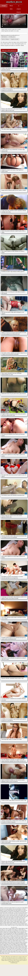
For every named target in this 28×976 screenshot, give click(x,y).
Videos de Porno (21, 948)
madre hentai (22, 916)
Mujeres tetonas (17, 932)
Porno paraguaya (7, 933)
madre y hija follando (4, 919)
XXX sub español (18, 933)
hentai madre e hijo (6, 912)
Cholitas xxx (25, 939)
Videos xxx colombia (12, 940)
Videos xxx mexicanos (4, 940)
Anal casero (13, 933)
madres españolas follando (5, 922)
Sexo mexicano (4, 937)
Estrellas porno (12, 36)
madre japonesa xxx (12, 917)
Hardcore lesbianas (5, 39)
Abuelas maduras (21, 945)
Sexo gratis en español (14, 934)
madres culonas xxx (10, 920)
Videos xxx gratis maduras (16, 938)
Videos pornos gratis (7, 936)
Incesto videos (2, 928)
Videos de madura (8, 928)
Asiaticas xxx (2, 939)
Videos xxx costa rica (5, 929)
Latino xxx (2, 932)
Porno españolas (15, 945)
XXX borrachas (16, 952)
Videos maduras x (19, 940)
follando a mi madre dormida (5, 910)
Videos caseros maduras (14, 947)
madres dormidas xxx (18, 920)
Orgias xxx (2, 933)
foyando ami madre (14, 39)
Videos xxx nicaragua (7, 938)
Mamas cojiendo (22, 952)
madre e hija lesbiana (19, 914)
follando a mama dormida (13, 909)
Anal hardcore (4, 36)
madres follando (20, 922)
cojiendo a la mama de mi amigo (6, 907)
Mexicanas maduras (6, 942)
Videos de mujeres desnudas (17, 939)
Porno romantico (7, 948)
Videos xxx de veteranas (15, 942)
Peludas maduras (22, 947)
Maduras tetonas (24, 933)
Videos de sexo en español (14, 949)
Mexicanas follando (4, 947)
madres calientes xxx (12, 919)
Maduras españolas (8, 939)
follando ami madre (14, 910)
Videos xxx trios (19, 931)
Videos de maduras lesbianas (10, 943)
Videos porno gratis (11, 950)
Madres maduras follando (17, 928)
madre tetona (18, 917)
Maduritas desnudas (7, 945)
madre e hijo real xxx (7, 916)
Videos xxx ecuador (20, 936)
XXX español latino (3, 952)
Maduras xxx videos (19, 943)
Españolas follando (10, 952)
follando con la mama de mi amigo (10, 911)
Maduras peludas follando (18, 944)
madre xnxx (23, 917)
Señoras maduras (24, 938)
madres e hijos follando (15, 921)
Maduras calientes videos (4, 934)
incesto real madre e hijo (10, 914)
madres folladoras (13, 922)
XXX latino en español (12, 931)
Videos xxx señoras (10, 944)
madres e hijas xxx (7, 921)
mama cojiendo (19, 925)
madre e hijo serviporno (15, 916)
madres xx (14, 925)
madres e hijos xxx (23, 921)
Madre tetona (11, 929)
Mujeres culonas (6, 949)
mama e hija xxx (25, 925)
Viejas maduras (14, 936)
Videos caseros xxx (5, 953)
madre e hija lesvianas (11, 915)
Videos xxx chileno (18, 929)
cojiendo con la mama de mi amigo (18, 907)
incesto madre (22, 912)
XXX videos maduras (14, 948)
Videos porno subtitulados (9, 932)
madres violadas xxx (8, 925)
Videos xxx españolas (23, 949)
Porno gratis (5, 931)
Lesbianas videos (18, 937)
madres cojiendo (19, 919)
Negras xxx (22, 942)
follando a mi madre (22, 909)
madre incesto (5, 917)
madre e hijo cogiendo (19, 915)
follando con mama (19, 911)
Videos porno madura (4, 950)
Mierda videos (11, 7)
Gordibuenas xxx (23, 932)
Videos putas (18, 950)
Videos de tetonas (24, 950)
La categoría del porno (19, 9)
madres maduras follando (19, 923)
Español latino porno (22, 934)
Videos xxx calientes (10, 937)
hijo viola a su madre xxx (14, 912)
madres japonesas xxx (11, 923)
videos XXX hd (24, 931)
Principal (4, 5)
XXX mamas (14, 2)
